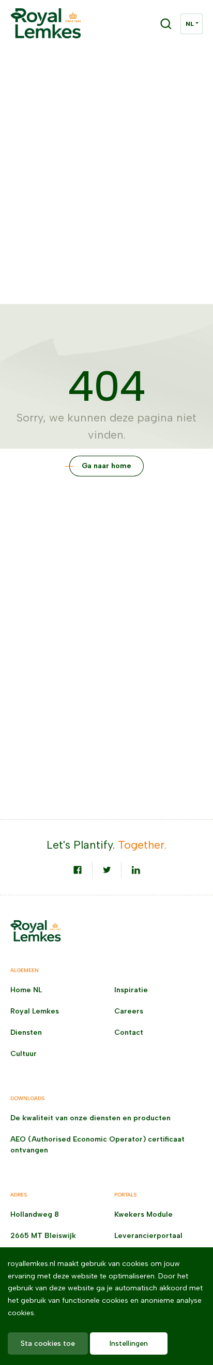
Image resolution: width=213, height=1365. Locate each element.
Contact (128, 1032)
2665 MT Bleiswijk (43, 1235)
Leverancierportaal (148, 1235)
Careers (128, 1011)
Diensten (26, 1032)
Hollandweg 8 (34, 1214)
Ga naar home (106, 465)
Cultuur (23, 1053)
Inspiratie (131, 990)
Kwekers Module (143, 1214)
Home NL (26, 990)
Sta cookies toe (48, 1343)
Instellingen (129, 1343)
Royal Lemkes (34, 1011)
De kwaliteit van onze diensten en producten (90, 1118)
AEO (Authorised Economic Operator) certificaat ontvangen (97, 1145)
